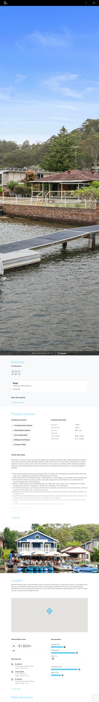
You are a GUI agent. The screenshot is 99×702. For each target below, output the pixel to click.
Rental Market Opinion (22, 430)
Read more (16, 518)
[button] (3, 180)
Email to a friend (18, 402)
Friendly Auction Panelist (23, 425)
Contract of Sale (20, 444)
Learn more (16, 689)
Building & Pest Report (22, 440)
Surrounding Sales (21, 435)
